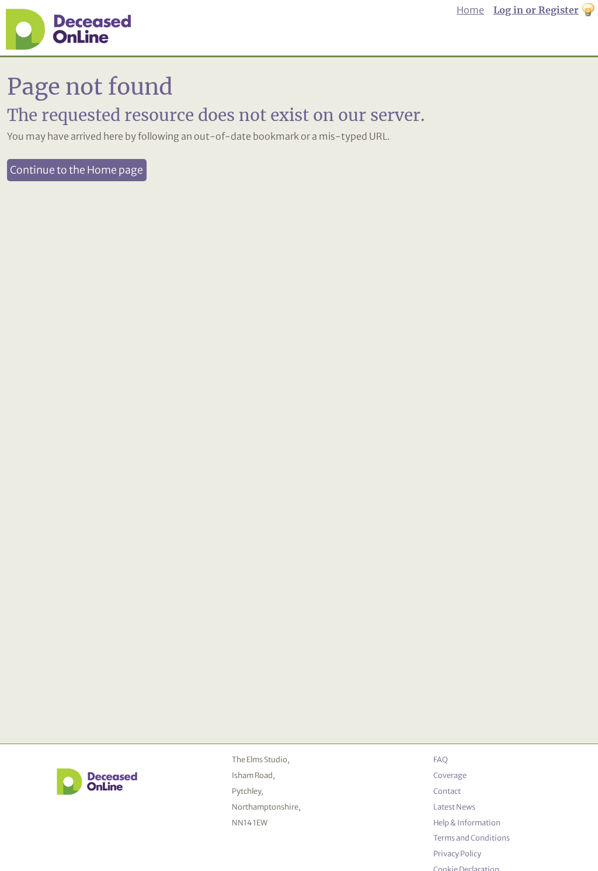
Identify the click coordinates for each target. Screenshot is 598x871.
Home (470, 10)
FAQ (440, 759)
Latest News (454, 806)
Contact (447, 791)
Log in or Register (536, 10)
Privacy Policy (457, 853)
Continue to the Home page (76, 170)
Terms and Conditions (471, 837)
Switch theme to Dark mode (588, 10)
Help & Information (466, 822)
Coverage (450, 775)
